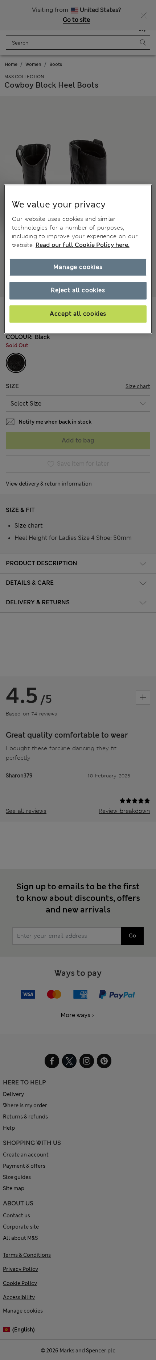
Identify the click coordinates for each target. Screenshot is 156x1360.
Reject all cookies (78, 290)
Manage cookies (77, 267)
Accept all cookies (78, 314)
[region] (78, 259)
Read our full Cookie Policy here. (83, 245)
